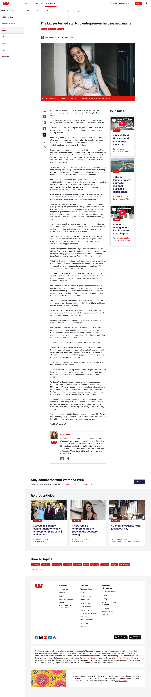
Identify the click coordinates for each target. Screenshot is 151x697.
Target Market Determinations (124, 658)
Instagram (89, 484)
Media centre (85, 600)
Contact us (63, 589)
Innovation (84, 627)
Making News (8, 17)
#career (116, 219)
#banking (68, 565)
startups (44, 29)
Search (6, 57)
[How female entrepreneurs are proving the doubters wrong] (88, 520)
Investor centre (86, 596)
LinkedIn (69, 484)
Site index (105, 608)
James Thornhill (121, 196)
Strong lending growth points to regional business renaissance (122, 184)
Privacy (104, 599)
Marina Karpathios (122, 238)
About (5, 50)
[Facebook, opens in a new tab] (36, 637)
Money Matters (9, 24)
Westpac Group (86, 589)
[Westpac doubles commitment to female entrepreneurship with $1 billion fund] (49, 520)
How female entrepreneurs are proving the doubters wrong (85, 530)
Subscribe (139, 482)
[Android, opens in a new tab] (121, 637)
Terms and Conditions (90, 658)
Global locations (86, 623)
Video (5, 37)
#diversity (105, 565)
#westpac (46, 565)
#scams (116, 130)
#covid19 (77, 565)
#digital (114, 565)
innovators (51, 29)
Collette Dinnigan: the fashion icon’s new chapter (121, 229)
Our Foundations (86, 620)
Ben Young (119, 149)
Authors (6, 43)
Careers (83, 593)
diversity (60, 29)
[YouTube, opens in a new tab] (45, 637)
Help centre (50, 3)
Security (104, 595)
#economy (35, 565)
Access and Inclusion (109, 592)
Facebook (77, 484)
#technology (124, 565)
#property (94, 565)
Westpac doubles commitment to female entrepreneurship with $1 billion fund (48, 530)
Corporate (39, 3)
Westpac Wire (7, 10)
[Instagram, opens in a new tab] (54, 637)
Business (28, 3)
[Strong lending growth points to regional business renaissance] (122, 171)
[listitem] (49, 523)
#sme (116, 171)
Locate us (63, 593)
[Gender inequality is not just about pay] (127, 520)
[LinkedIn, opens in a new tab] (50, 637)
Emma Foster (54, 37)
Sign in (138, 3)
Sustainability (85, 607)
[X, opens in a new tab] (41, 637)
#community (57, 565)
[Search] (146, 3)
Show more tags (37, 569)
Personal (19, 3)
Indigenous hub (86, 610)
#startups (38, 520)
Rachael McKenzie (121, 539)
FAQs (61, 596)
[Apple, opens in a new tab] (135, 637)
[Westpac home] (5, 3)
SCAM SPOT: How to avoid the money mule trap (121, 140)
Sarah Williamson (123, 241)
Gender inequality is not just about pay (126, 527)
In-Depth (6, 30)
